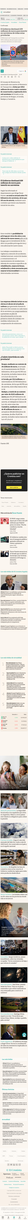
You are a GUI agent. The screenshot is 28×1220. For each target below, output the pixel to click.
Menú (3, 1218)
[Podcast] (9, 1177)
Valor (25, 714)
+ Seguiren (22, 71)
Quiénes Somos (8, 1184)
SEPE (3, 1156)
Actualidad (14, 22)
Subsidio (7, 1160)
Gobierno (13, 502)
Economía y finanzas (16, 15)
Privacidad (14, 1199)
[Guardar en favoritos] (2, 71)
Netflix (4, 1151)
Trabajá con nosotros (14, 1187)
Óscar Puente (22, 22)
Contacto (4, 1181)
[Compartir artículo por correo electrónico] (15, 77)
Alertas (19, 1218)
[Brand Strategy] (23, 1174)
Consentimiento (14, 1201)
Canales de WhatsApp (13, 1181)
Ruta (3, 506)
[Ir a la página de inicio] (2, 12)
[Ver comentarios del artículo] (19, 77)
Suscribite (23, 1181)
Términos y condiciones (14, 1196)
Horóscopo (20, 1160)
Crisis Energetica (21, 1156)
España (24, 506)
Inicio (14, 1218)
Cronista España (5, 22)
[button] (24, 1035)
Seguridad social (12, 9)
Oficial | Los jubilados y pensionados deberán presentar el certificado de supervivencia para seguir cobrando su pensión (13, 594)
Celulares (14, 1151)
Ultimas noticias (4, 15)
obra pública (17, 506)
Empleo (23, 1151)
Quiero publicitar (16, 487)
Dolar (8, 1218)
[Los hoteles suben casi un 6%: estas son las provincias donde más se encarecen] (14, 885)
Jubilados (20, 9)
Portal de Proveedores (18, 1184)
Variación (14, 714)
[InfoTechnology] (18, 1177)
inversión (9, 506)
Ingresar (25, 1218)
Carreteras (21, 502)
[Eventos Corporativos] (15, 1174)
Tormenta (3, 9)
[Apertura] (6, 1174)
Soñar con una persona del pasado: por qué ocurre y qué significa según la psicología (16, 705)
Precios (11, 1156)
